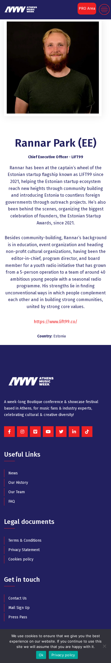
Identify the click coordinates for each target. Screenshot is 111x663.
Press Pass (17, 617)
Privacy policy (63, 655)
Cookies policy (20, 559)
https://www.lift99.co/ (55, 321)
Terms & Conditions (24, 540)
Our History (18, 482)
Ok (41, 655)
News (13, 473)
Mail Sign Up (19, 607)
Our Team (16, 492)
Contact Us (17, 598)
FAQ (11, 501)
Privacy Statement (24, 550)
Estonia (59, 336)
